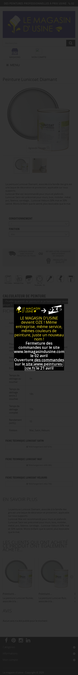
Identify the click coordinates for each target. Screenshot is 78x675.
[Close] (60, 308)
